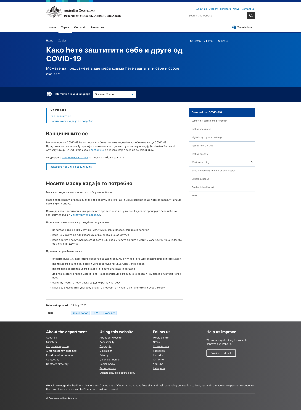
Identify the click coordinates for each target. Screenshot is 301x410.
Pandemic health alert (203, 187)
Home (52, 27)
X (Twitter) (159, 359)
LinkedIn (158, 355)
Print (211, 40)
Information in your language (72, 93)
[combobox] (217, 15)
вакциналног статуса (75, 157)
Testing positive (200, 154)
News (236, 8)
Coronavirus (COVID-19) (207, 112)
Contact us (247, 8)
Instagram (159, 368)
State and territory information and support (214, 170)
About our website (110, 337)
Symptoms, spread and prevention (209, 120)
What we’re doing (200, 162)
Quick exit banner (110, 359)
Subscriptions (108, 368)
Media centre (161, 337)
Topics (65, 27)
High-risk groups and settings (207, 137)
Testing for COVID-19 (203, 145)
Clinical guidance (200, 178)
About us (201, 8)
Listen (197, 40)
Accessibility (107, 342)
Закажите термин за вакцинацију (71, 166)
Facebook (159, 350)
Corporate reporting (58, 346)
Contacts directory (57, 363)
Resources (97, 27)
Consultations (161, 346)
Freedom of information (60, 355)
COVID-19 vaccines (103, 313)
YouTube (158, 363)
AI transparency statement (61, 350)
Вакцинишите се (60, 116)
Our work (80, 27)
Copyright (105, 346)
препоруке (97, 149)
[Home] (83, 12)
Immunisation (80, 313)
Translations (245, 27)
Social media (107, 363)
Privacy (104, 355)
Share (224, 40)
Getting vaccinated (201, 129)
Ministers (225, 8)
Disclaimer (106, 350)
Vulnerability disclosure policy (117, 372)
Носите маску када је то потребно (71, 121)
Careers (213, 8)
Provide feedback (221, 353)
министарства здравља (85, 214)
